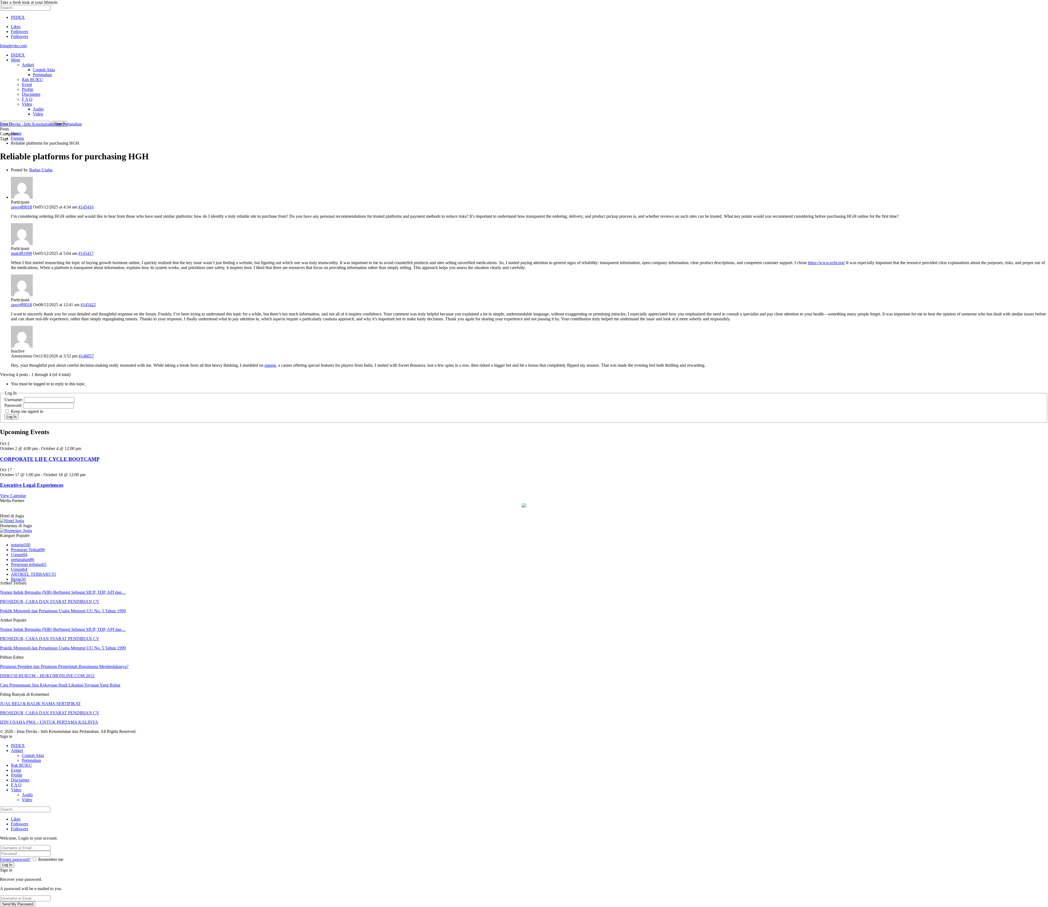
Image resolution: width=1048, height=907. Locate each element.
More (15, 60)
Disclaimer (31, 94)
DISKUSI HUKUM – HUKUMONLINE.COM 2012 (47, 675)
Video (27, 104)
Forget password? (15, 859)
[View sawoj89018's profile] (22, 197)
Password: (13, 405)
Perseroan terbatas (28, 564)
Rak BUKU (32, 79)
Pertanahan (42, 74)
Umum (19, 554)
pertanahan (22, 559)
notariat (20, 544)
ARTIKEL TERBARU (33, 574)
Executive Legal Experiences (31, 485)
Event (27, 84)
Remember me (50, 859)
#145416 (86, 207)
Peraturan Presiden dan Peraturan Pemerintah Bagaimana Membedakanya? (64, 666)
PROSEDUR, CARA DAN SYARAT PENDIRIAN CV (49, 601)
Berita (18, 579)
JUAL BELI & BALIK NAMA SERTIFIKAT (40, 703)
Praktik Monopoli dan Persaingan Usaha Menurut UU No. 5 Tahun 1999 (63, 610)
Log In (11, 417)
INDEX (18, 17)
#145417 (86, 253)
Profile (27, 89)
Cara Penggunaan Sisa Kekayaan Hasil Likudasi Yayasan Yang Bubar (60, 685)
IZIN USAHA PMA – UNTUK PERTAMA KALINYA (49, 722)
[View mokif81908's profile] (22, 243)
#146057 (86, 356)
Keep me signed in (27, 411)
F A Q (27, 99)
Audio (38, 109)
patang (270, 365)
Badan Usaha (40, 170)
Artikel (28, 64)
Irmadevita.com (13, 45)
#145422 (88, 304)
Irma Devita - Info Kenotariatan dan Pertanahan (41, 124)
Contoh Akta (44, 69)
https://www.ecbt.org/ (826, 262)
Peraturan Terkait (28, 549)
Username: (14, 399)
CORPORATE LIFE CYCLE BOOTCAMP (50, 459)
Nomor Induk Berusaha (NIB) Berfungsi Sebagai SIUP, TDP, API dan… (63, 592)
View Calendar (13, 495)
